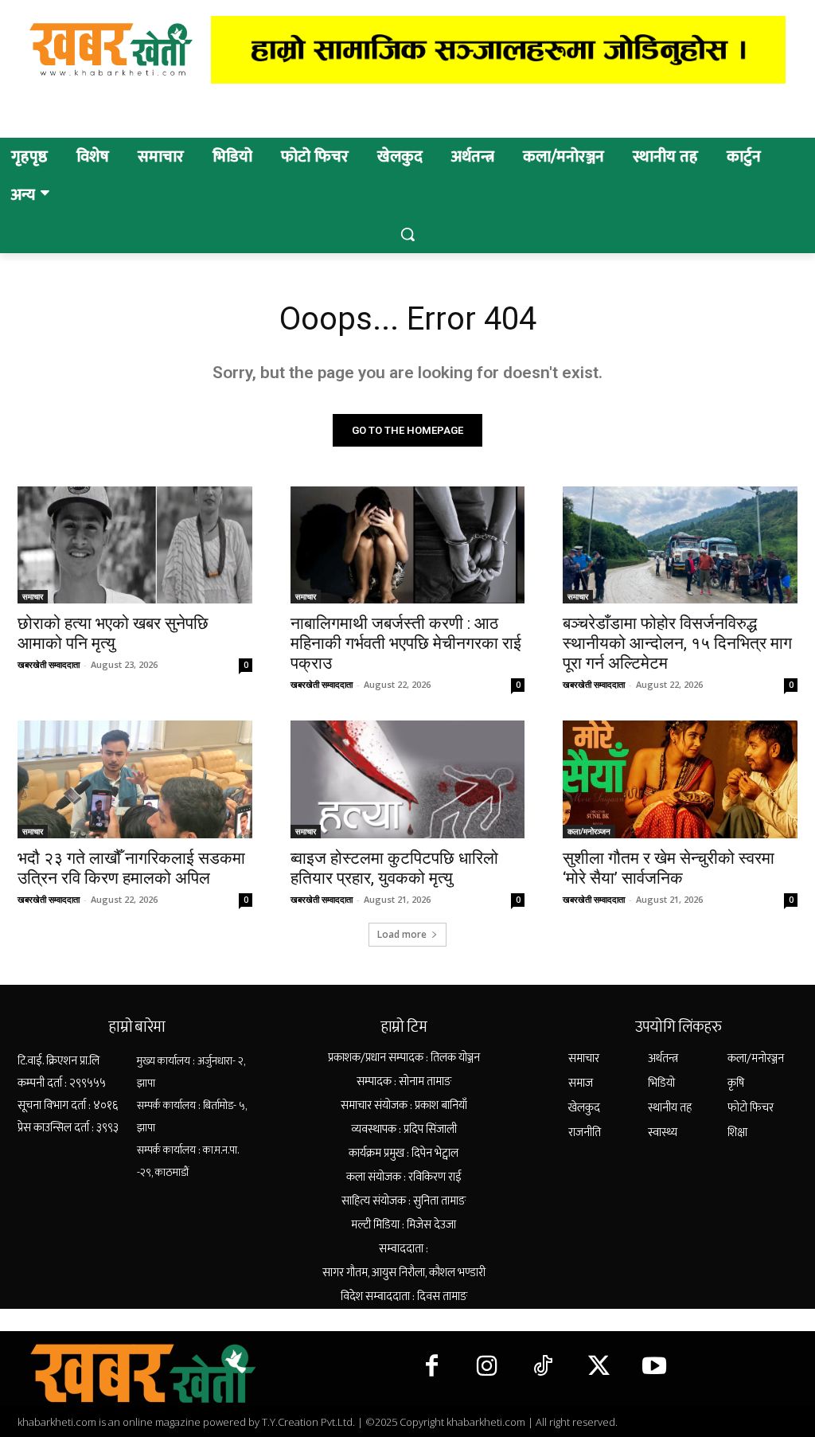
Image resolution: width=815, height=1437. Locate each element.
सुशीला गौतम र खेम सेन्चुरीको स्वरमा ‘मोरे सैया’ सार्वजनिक (668, 868)
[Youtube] (654, 1367)
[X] (598, 1367)
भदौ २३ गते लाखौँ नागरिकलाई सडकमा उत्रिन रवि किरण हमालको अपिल (131, 868)
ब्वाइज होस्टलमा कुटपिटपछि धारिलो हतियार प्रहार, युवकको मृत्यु (394, 868)
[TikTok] (543, 1367)
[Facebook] (431, 1367)
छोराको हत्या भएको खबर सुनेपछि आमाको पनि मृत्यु (113, 633)
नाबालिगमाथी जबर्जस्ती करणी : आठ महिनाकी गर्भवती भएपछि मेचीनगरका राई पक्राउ (406, 643)
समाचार (32, 596)
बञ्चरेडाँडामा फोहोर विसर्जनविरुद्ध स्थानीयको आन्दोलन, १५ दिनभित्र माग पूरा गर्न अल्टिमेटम (677, 643)
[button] (407, 234)
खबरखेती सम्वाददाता (49, 664)
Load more (402, 934)
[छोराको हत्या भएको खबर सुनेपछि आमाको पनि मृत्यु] (135, 544)
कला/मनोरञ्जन (588, 831)
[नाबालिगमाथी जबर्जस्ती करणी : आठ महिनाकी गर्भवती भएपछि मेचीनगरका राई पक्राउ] (408, 544)
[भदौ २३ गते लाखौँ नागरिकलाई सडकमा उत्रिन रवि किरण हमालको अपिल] (135, 779)
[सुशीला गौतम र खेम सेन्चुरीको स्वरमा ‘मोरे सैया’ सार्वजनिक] (680, 779)
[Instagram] (487, 1367)
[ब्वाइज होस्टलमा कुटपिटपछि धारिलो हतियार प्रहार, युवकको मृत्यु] (408, 779)
